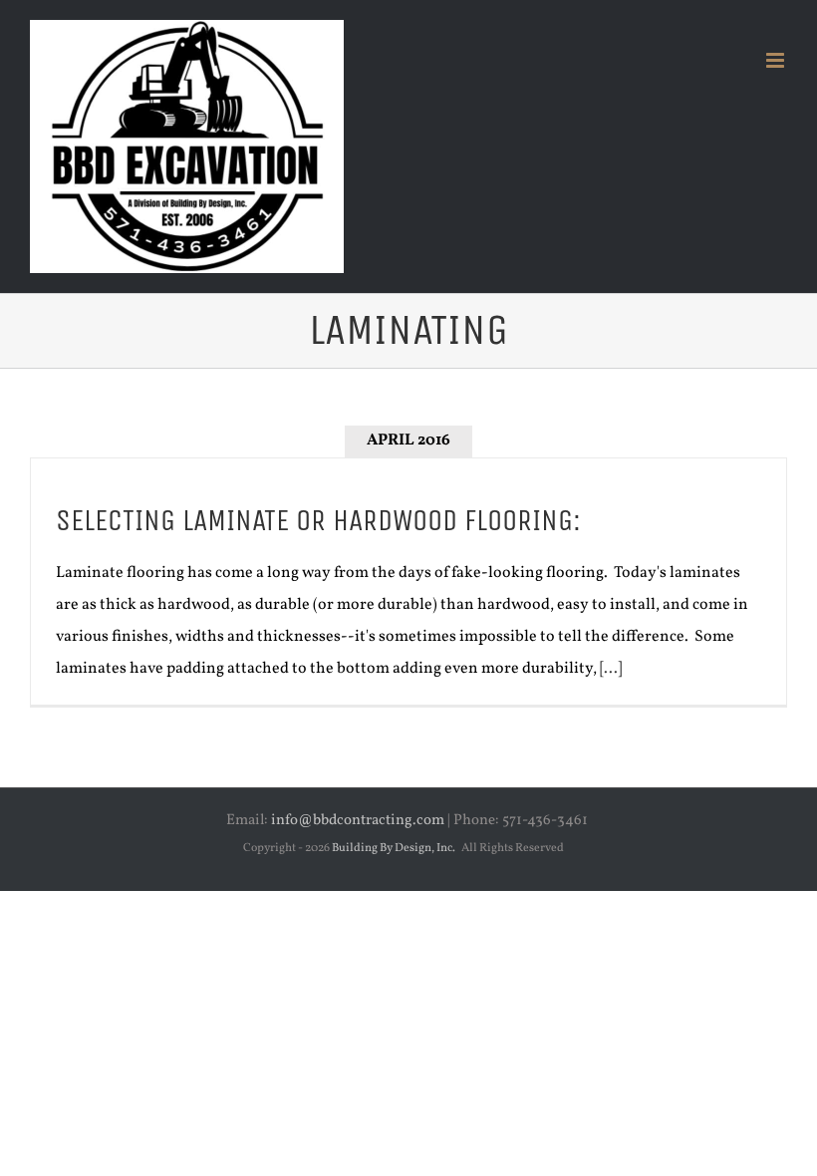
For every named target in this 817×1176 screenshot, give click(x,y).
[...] (611, 669)
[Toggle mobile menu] (776, 60)
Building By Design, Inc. (393, 848)
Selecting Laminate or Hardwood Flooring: (318, 520)
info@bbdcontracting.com (357, 820)
